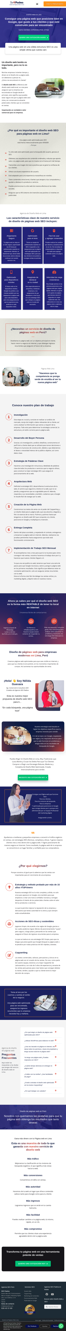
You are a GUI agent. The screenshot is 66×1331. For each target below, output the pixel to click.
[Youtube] (52, 1294)
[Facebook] (46, 1294)
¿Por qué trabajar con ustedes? (35, 1091)
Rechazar (56, 1326)
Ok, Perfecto (32, 1326)
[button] (37, 4)
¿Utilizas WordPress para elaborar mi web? (39, 1041)
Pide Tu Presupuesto (54, 4)
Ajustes (44, 1326)
